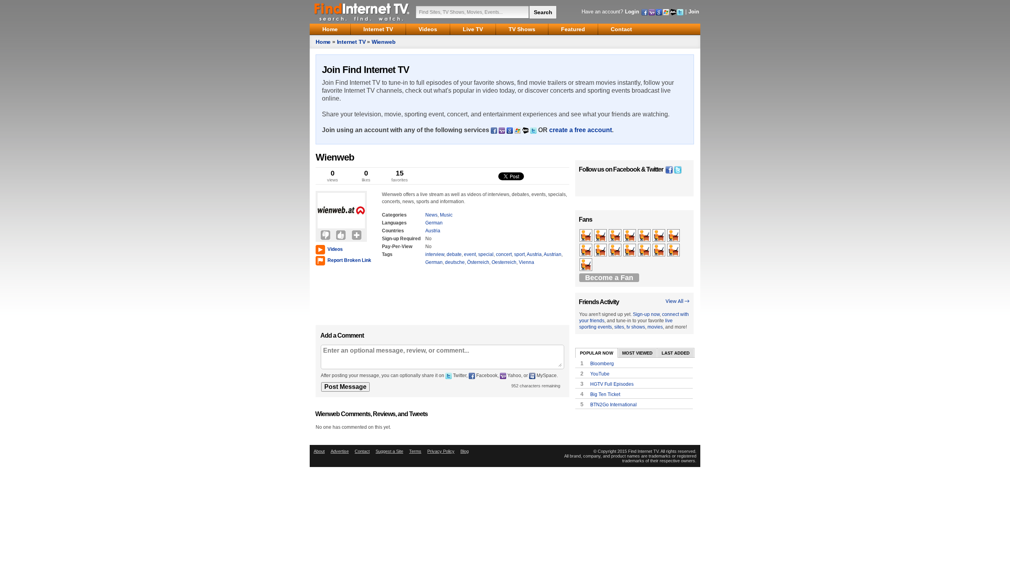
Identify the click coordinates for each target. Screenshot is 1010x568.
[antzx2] (630, 236)
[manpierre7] (674, 250)
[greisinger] (601, 250)
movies (655, 327)
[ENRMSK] (674, 236)
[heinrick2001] (586, 250)
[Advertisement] (339, 293)
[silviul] (586, 236)
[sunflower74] (659, 236)
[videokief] (601, 236)
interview (434, 254)
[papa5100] (645, 250)
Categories (394, 215)
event (470, 254)
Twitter (654, 169)
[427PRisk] (630, 250)
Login (632, 12)
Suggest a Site (389, 451)
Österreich (478, 262)
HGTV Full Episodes (612, 384)
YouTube (600, 374)
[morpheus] (616, 250)
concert (504, 254)
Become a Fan (609, 278)
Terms (415, 451)
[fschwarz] (645, 236)
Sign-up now (646, 314)
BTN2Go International (613, 404)
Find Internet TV (362, 12)
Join (693, 12)
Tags (387, 254)
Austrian (552, 254)
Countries (393, 231)
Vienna (526, 262)
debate (454, 254)
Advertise (340, 451)
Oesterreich (504, 262)
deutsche (455, 262)
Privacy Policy (440, 451)
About (319, 451)
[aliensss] (586, 265)
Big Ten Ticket (605, 394)
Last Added (676, 353)
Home (323, 42)
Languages (394, 223)
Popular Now (596, 353)
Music (446, 215)
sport (519, 254)
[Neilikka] (616, 236)
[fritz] (659, 250)
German (434, 223)
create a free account (580, 130)
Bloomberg (602, 363)
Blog (464, 451)
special (486, 254)
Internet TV (351, 42)
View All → (678, 302)
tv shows (636, 327)
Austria (432, 231)
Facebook (626, 169)
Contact (362, 451)
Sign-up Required (401, 238)
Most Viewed (637, 353)
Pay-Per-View (397, 246)
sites (619, 327)
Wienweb (384, 42)
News (431, 215)
